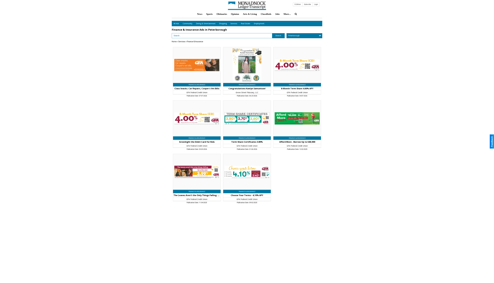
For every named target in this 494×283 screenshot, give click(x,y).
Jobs (277, 14)
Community (187, 23)
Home (174, 42)
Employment (259, 23)
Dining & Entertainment (205, 23)
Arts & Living (250, 14)
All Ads (176, 23)
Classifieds (266, 14)
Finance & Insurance (195, 42)
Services (233, 23)
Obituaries (222, 14)
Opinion (235, 14)
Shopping (223, 23)
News (199, 14)
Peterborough (294, 36)
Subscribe (307, 4)
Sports (209, 14)
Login (316, 4)
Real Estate (245, 23)
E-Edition (298, 4)
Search (278, 36)
